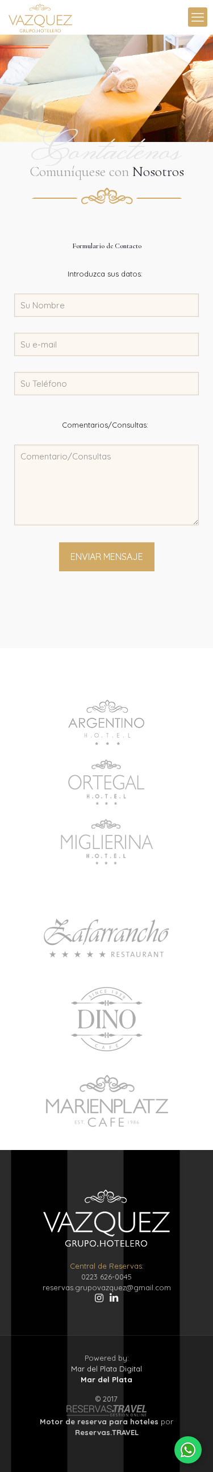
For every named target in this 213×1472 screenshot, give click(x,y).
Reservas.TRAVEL (107, 1432)
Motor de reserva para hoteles (99, 1421)
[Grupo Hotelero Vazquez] (40, 17)
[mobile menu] (197, 17)
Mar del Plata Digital (106, 1368)
